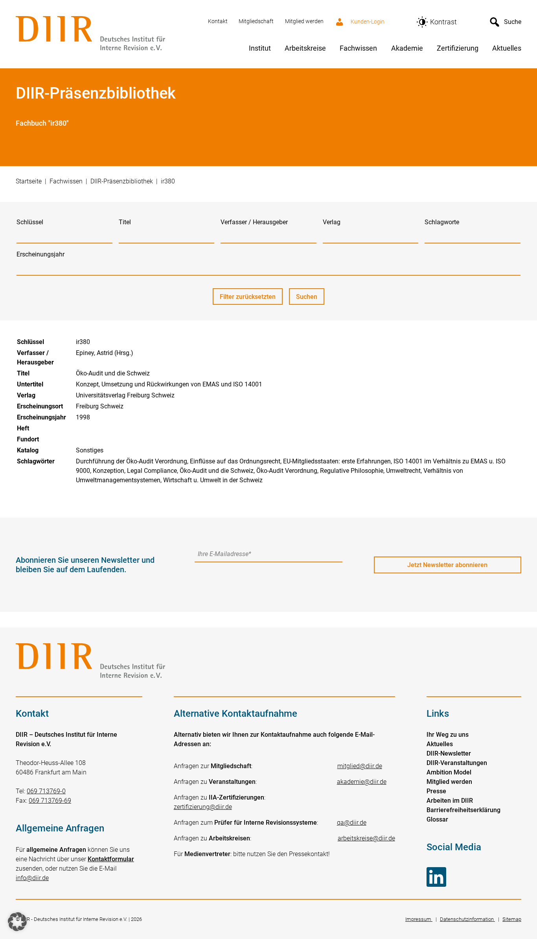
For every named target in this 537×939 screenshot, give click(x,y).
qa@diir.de (351, 822)
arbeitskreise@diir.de (366, 838)
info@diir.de (32, 878)
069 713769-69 (50, 800)
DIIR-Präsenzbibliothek (121, 181)
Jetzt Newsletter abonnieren (447, 565)
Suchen (310, 299)
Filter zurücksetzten (248, 296)
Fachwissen (66, 181)
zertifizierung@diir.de (203, 807)
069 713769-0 (46, 791)
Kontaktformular (111, 859)
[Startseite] (107, 34)
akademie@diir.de (361, 781)
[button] (17, 921)
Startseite (29, 181)
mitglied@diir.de (359, 766)
